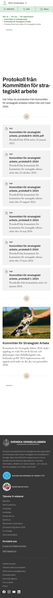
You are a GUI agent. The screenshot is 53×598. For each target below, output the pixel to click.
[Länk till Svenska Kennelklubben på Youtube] (13, 592)
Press (5, 586)
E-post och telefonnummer (14, 546)
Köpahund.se (8, 516)
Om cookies (8, 582)
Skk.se (5, 17)
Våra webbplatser (10, 535)
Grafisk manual (9, 564)
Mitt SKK (6, 501)
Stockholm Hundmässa (13, 524)
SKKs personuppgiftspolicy (14, 571)
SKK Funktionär (9, 505)
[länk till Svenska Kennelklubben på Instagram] (9, 592)
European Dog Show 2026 (14, 527)
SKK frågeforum (9, 551)
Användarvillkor (9, 575)
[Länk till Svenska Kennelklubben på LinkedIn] (18, 592)
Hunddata (7, 509)
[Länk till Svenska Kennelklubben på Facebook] (4, 592)
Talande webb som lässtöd (14, 567)
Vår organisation (26, 17)
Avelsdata (7, 512)
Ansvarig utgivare (10, 579)
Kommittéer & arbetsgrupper (15, 19)
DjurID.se (6, 520)
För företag (7, 531)
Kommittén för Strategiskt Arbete (17, 22)
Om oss (14, 17)
